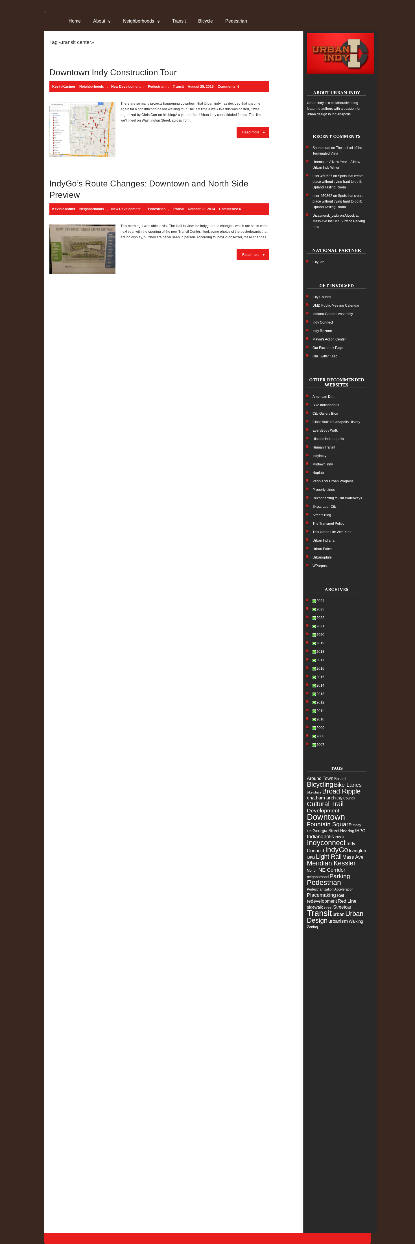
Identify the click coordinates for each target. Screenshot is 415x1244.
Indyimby (319, 456)
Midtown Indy (323, 464)
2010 (320, 719)
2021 (320, 626)
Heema (318, 162)
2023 (320, 609)
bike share (314, 792)
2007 (320, 745)
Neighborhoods (138, 21)
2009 (320, 728)
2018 (320, 652)
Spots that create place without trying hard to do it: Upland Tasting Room (338, 181)
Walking (356, 921)
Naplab (318, 473)
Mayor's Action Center (329, 339)
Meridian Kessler (331, 863)
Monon (312, 870)
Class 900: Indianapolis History (336, 422)
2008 (320, 736)
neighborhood (318, 877)
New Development (126, 87)
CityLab (318, 262)
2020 (320, 635)
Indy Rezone (322, 331)
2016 (320, 669)
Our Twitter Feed (325, 356)
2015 (320, 677)
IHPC (360, 830)
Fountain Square (329, 824)
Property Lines (324, 490)
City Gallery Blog (325, 414)
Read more (250, 132)
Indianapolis (320, 836)
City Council (322, 297)
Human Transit (324, 447)
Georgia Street (326, 830)
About (99, 21)
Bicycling (320, 784)
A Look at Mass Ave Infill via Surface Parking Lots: (339, 221)
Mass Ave (352, 857)
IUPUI (311, 857)
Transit (179, 21)
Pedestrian (236, 21)
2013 (320, 694)
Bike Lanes (348, 785)
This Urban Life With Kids (332, 532)
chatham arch (321, 798)
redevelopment (322, 901)
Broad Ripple (341, 791)
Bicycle (205, 21)
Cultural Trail (325, 804)
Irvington (357, 850)
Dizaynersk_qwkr (326, 215)
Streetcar (342, 907)
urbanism (338, 921)
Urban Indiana (324, 540)
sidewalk (315, 907)
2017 (320, 660)
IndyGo (336, 850)
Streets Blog (322, 515)
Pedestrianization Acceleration (330, 889)
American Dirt (323, 397)
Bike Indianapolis (326, 405)
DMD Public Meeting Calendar (336, 305)
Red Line (347, 901)
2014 (320, 685)
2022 (320, 618)
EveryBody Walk (325, 430)
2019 (320, 643)
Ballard (340, 779)
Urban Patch (322, 549)
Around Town (320, 778)
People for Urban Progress (333, 481)
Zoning (312, 927)
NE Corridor (331, 870)
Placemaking (321, 895)
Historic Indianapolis (328, 439)
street (328, 907)
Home (75, 21)
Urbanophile (322, 557)
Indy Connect (323, 322)
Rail (340, 895)
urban (338, 914)
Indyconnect (326, 843)
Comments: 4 (230, 209)
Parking (339, 876)
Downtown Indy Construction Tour (113, 72)
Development (323, 811)
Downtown (326, 816)
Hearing (347, 830)
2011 (320, 711)
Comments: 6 (228, 87)
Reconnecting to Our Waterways (337, 498)
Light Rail (329, 856)
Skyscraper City (325, 507)
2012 (320, 702)
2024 (320, 601)
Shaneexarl (321, 148)
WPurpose (321, 566)
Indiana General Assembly (333, 314)
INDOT (340, 837)
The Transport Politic (328, 524)
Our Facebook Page (328, 348)
